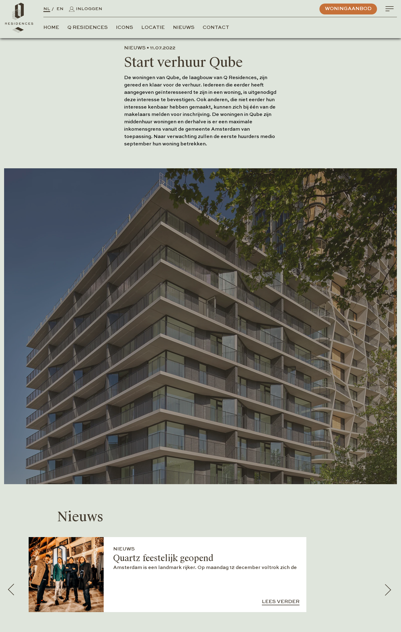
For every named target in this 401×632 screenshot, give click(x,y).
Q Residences (87, 27)
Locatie (153, 27)
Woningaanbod (348, 8)
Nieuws (183, 27)
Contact (216, 27)
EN (60, 9)
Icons (124, 27)
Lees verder (281, 601)
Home (51, 27)
